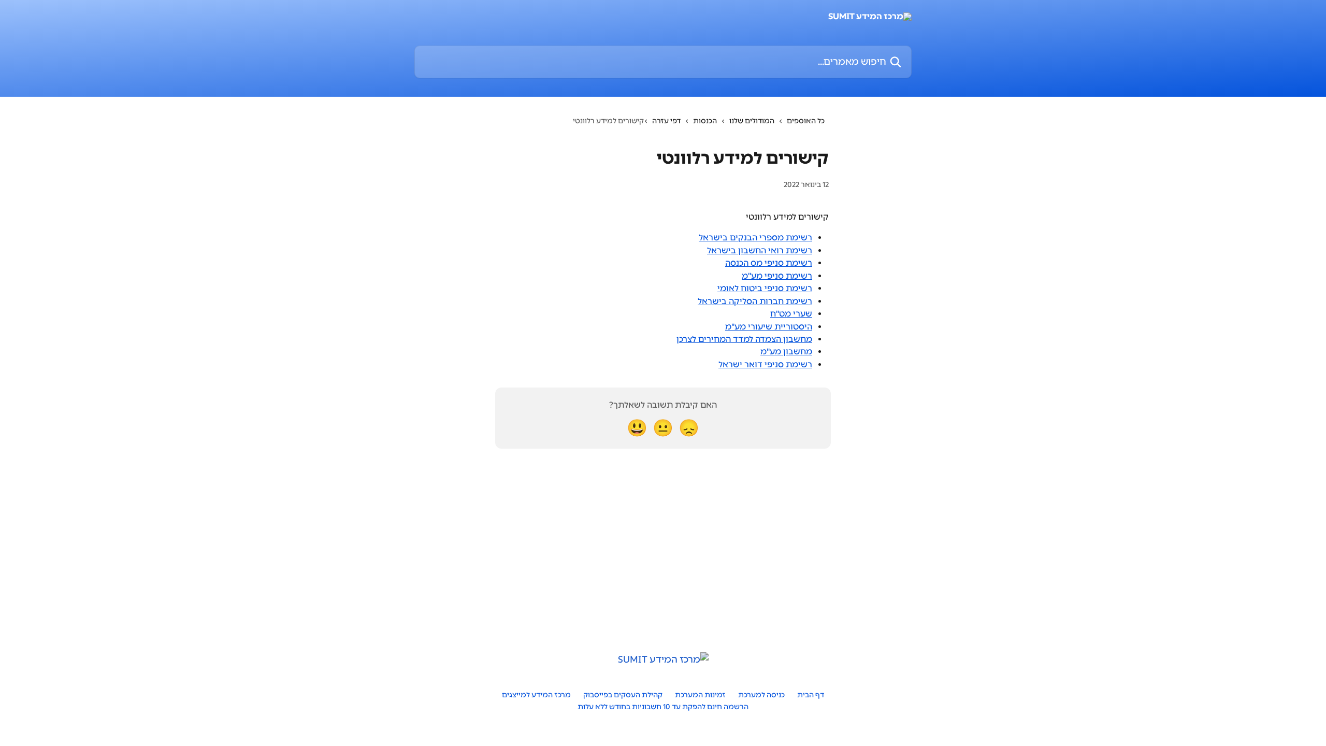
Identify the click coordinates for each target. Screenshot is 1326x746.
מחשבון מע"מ (786, 351)
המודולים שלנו (751, 121)
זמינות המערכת (700, 695)
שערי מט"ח (791, 314)
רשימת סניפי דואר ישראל (765, 364)
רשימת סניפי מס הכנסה (768, 263)
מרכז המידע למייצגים (536, 695)
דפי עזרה (666, 121)
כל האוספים (806, 121)
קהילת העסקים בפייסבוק (622, 695)
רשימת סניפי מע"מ (777, 276)
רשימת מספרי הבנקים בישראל (755, 237)
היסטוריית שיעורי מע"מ (768, 327)
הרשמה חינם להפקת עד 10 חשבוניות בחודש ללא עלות (663, 706)
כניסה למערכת (761, 695)
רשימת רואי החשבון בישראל (759, 250)
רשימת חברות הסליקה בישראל (755, 301)
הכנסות (705, 121)
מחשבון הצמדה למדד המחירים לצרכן (744, 339)
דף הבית (810, 695)
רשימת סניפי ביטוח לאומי (764, 288)
